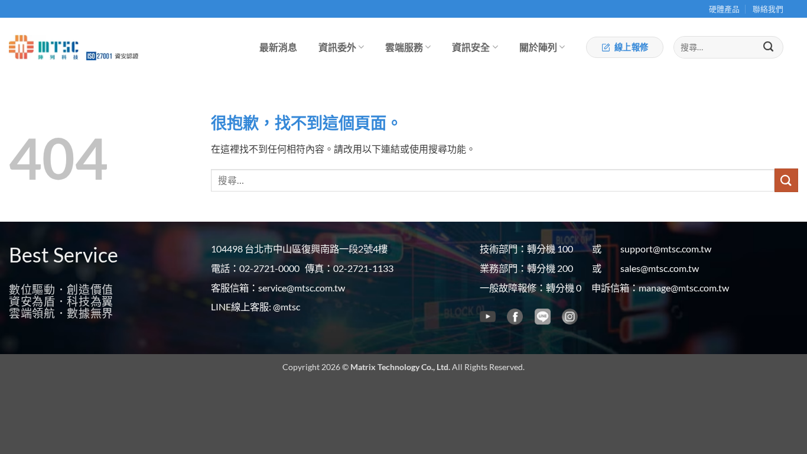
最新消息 (278, 47)
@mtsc (286, 306)
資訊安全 (471, 47)
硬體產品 (724, 9)
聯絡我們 (768, 9)
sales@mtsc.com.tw (659, 268)
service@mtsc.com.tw (301, 287)
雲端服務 (404, 47)
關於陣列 (538, 47)
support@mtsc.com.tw (665, 248)
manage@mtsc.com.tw (684, 287)
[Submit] (768, 47)
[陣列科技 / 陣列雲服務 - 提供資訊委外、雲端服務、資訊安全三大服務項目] (44, 47)
